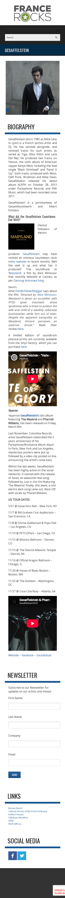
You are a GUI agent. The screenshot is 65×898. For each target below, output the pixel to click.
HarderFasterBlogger (28, 291)
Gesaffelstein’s (30, 415)
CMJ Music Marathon (18, 817)
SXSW (11, 820)
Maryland (15, 273)
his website (19, 261)
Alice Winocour (46, 294)
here (21, 329)
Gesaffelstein (31, 254)
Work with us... (15, 823)
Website (13, 655)
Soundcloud (44, 655)
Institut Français (16, 814)
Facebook (28, 655)
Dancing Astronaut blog (29, 280)
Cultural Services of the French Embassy (27, 811)
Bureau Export (15, 808)
